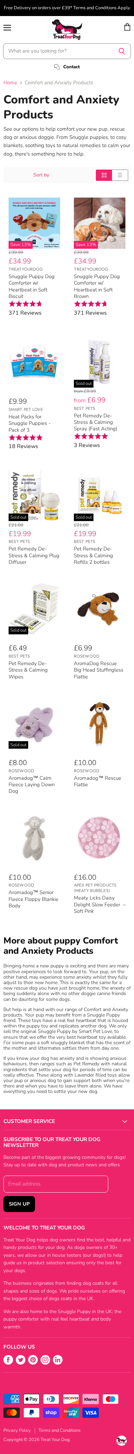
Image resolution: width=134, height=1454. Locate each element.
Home (10, 83)
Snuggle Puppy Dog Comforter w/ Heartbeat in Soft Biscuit (32, 286)
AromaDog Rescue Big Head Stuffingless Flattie (98, 670)
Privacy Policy (17, 1430)
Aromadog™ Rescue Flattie (97, 781)
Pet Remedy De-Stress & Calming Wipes (28, 670)
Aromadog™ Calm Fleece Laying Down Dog (32, 785)
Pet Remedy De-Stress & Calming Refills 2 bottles (93, 555)
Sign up (19, 1203)
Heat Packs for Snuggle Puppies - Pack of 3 (30, 423)
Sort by (41, 175)
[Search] (122, 51)
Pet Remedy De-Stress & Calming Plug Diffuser (34, 555)
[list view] (120, 175)
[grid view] (104, 175)
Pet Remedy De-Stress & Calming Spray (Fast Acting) (95, 422)
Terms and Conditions (59, 1430)
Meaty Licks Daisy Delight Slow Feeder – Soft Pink (99, 904)
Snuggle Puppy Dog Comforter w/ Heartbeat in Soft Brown (97, 286)
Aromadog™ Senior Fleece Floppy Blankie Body (33, 899)
